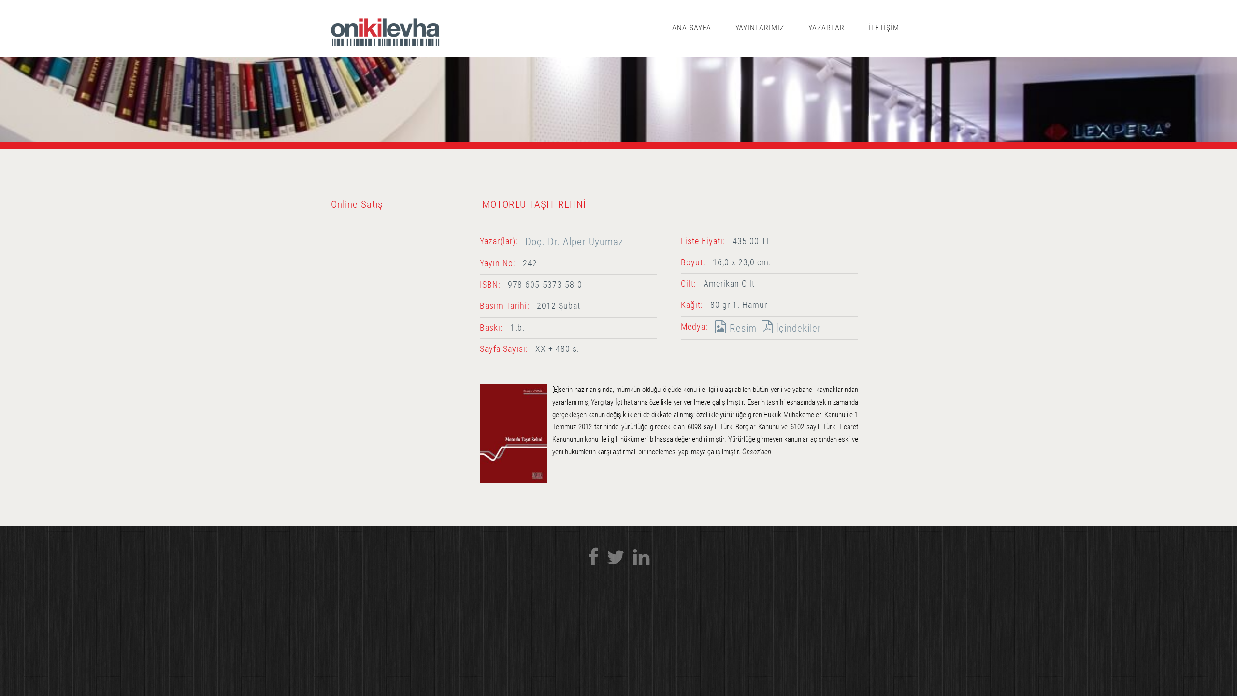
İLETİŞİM (884, 27)
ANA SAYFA (691, 27)
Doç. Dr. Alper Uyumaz (574, 241)
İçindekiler (797, 328)
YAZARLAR (826, 27)
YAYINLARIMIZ (760, 27)
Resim (742, 328)
